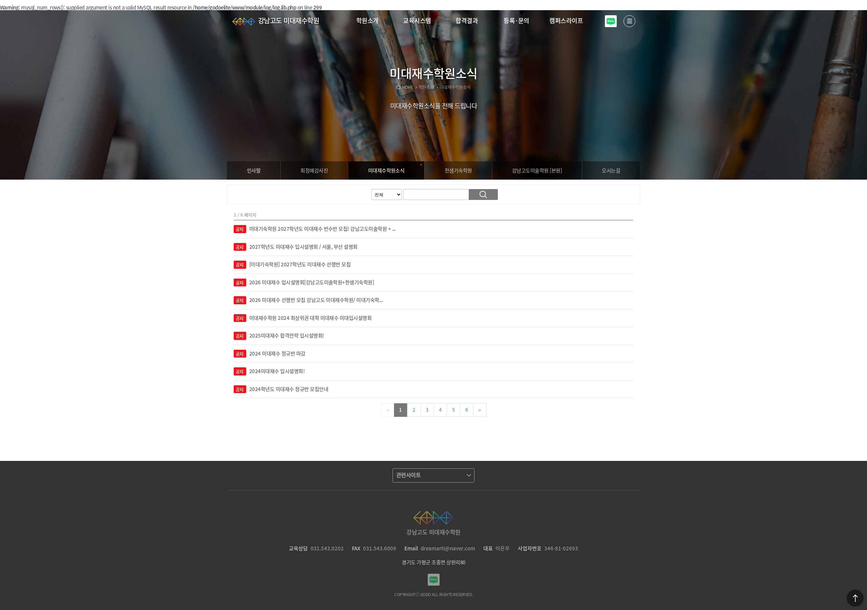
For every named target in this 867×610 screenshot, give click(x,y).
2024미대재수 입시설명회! (276, 371)
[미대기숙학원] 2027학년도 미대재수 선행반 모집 (300, 264)
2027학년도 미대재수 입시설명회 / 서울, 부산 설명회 (303, 247)
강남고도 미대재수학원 (288, 20)
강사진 (314, 170)
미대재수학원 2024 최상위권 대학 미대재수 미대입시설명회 (310, 318)
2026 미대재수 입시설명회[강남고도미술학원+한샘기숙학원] (311, 282)
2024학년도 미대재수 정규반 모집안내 (288, 389)
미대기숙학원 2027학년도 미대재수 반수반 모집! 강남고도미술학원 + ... (322, 229)
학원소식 (386, 170)
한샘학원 (458, 170)
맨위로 (855, 598)
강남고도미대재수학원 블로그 (611, 21)
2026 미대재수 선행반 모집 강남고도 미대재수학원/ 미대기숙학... (316, 300)
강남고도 (537, 170)
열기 (629, 21)
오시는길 (611, 170)
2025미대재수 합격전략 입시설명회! (286, 335)
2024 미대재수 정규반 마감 (277, 353)
